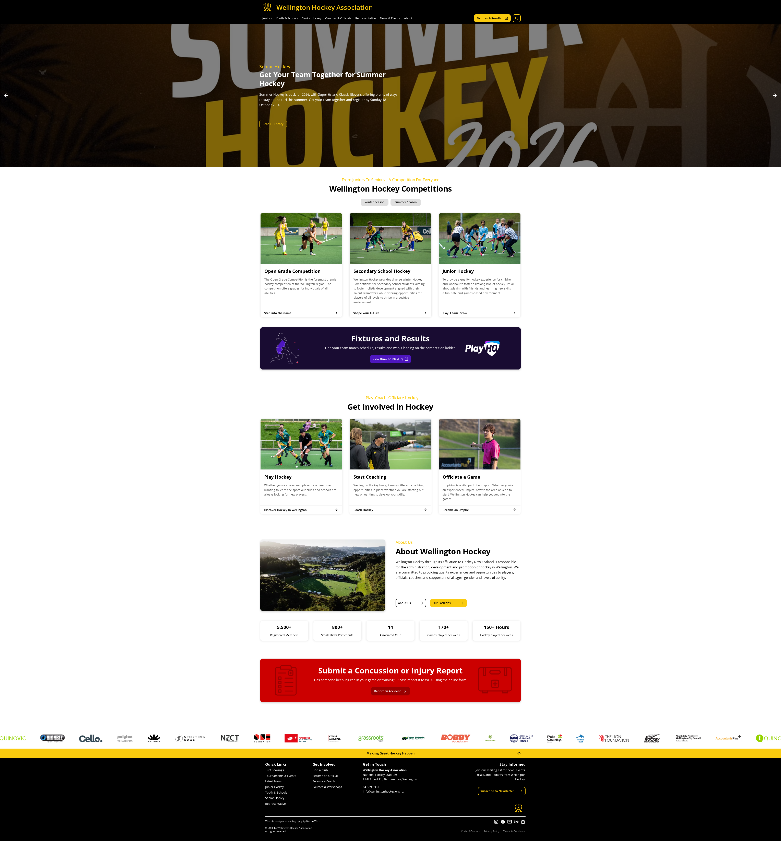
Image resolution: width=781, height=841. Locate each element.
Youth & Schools (276, 792)
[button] (267, 18)
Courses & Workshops (327, 787)
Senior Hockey (274, 798)
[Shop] (523, 821)
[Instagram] (496, 821)
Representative (275, 804)
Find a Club (320, 770)
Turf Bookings (274, 770)
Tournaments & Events (280, 776)
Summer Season (406, 202)
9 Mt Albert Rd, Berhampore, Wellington (390, 779)
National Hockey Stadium (380, 775)
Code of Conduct (470, 831)
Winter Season (374, 202)
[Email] (509, 821)
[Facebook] (502, 821)
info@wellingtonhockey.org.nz (383, 791)
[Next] (774, 95)
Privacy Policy (491, 831)
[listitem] (301, 265)
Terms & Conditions (514, 831)
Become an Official (325, 776)
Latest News (273, 781)
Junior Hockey (274, 787)
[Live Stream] (516, 821)
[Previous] (6, 95)
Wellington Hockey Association (324, 7)
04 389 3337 (371, 787)
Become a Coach (323, 781)
